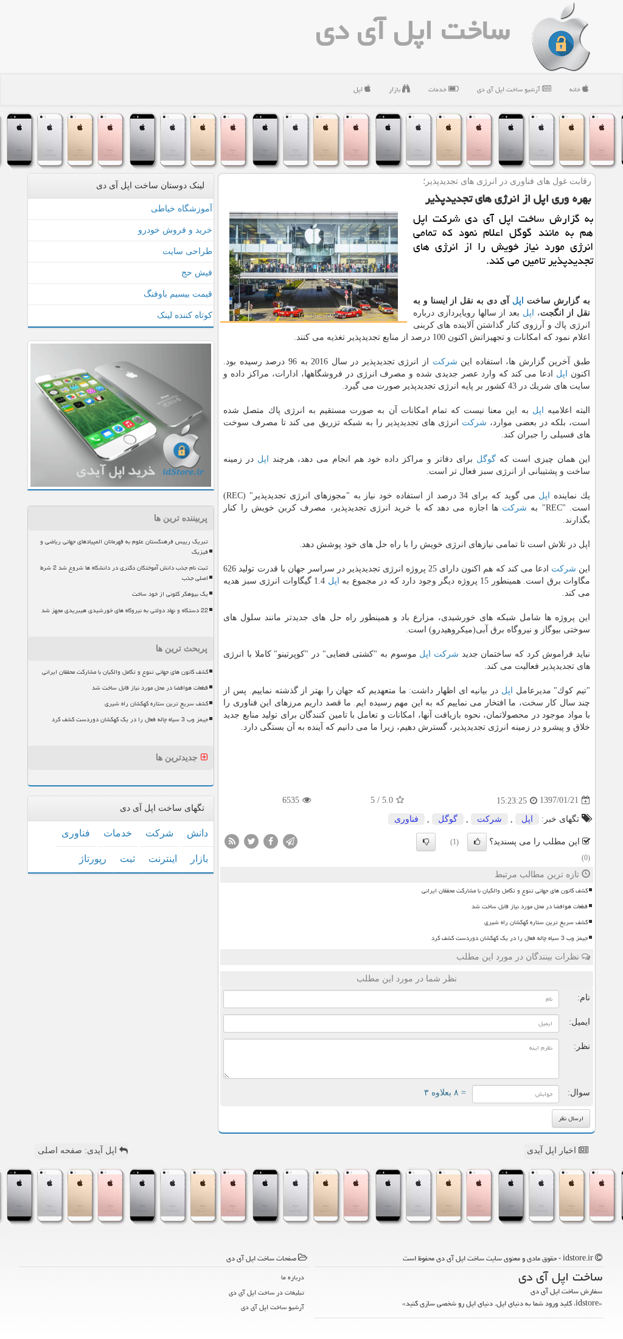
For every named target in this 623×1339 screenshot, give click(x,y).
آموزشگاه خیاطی (181, 208)
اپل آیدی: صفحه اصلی (78, 1150)
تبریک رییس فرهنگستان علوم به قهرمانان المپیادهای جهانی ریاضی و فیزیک (124, 546)
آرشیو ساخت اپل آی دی (509, 89)
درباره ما (292, 1277)
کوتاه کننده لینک (184, 315)
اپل (358, 89)
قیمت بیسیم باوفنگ (178, 294)
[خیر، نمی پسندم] (426, 842)
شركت (445, 361)
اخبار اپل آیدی (553, 1150)
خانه (575, 89)
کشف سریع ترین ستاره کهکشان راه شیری (536, 922)
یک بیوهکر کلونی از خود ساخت (170, 594)
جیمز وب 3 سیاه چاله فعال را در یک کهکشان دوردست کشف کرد (509, 938)
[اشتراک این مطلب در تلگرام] (290, 840)
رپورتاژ (92, 858)
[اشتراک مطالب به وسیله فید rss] (231, 840)
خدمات (438, 89)
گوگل (486, 459)
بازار (395, 89)
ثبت (127, 858)
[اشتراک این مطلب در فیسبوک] (270, 840)
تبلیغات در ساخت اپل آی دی (266, 1292)
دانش (197, 833)
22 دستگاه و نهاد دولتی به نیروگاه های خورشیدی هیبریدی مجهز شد (124, 610)
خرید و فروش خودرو (175, 230)
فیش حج (196, 272)
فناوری (406, 819)
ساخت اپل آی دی (413, 30)
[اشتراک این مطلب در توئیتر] (251, 840)
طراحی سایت (187, 251)
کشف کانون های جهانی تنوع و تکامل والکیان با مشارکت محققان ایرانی (505, 891)
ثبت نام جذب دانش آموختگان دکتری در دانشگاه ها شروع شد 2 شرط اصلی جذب (124, 573)
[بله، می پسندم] (477, 842)
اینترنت (162, 858)
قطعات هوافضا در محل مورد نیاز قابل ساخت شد (530, 906)
